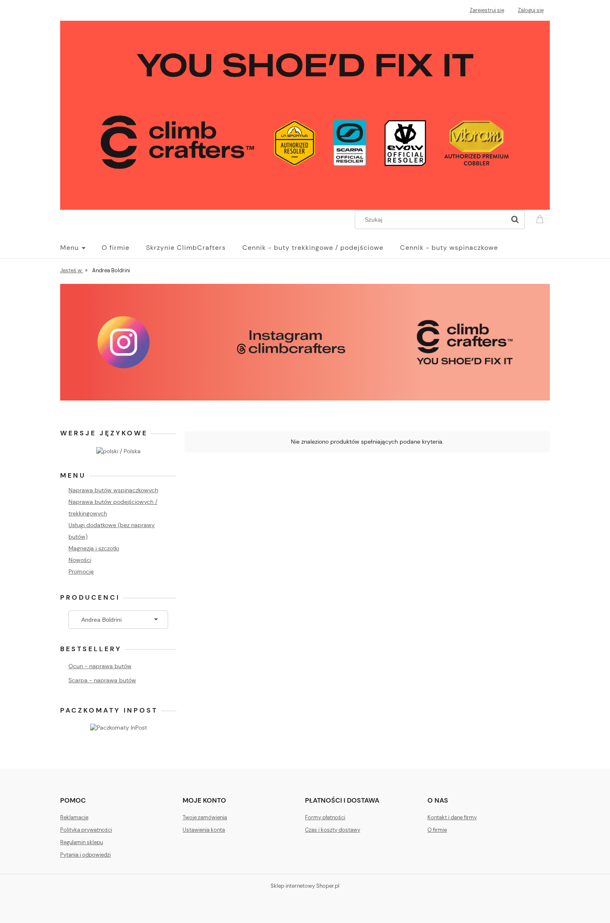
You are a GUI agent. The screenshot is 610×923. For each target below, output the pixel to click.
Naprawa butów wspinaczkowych (113, 490)
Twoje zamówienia (205, 817)
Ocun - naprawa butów (100, 666)
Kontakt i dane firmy (452, 817)
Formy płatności (325, 817)
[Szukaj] (515, 219)
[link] (305, 342)
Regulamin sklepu (81, 842)
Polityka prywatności (86, 829)
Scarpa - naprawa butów (102, 680)
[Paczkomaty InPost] (118, 727)
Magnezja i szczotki (93, 548)
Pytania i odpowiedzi (85, 854)
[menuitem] (81, 247)
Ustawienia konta (204, 829)
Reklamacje (74, 817)
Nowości (79, 560)
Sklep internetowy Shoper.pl (305, 885)
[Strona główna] (305, 114)
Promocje (81, 571)
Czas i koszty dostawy (332, 829)
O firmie (437, 829)
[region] (305, 342)
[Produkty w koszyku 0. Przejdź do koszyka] (541, 218)
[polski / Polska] (118, 450)
